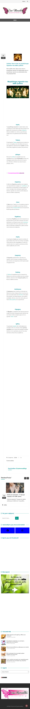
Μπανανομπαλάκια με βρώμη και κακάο (17, 647)
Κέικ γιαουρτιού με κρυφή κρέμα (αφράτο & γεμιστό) (15, 654)
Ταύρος (15, 142)
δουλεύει (21, 294)
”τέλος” (12, 316)
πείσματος (24, 130)
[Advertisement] (15, 38)
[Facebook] (8, 530)
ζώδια (13, 156)
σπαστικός (25, 222)
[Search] (17, 518)
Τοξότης (9, 274)
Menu (23, 1)
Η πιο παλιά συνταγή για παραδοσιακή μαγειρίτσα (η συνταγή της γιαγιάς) (17, 660)
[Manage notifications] (26, 706)
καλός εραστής (12, 299)
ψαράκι (14, 326)
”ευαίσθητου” (24, 185)
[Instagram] (22, 530)
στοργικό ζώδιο (16, 207)
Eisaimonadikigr (10, 460)
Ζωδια (15, 457)
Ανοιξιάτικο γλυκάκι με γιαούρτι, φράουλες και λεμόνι (15, 641)
